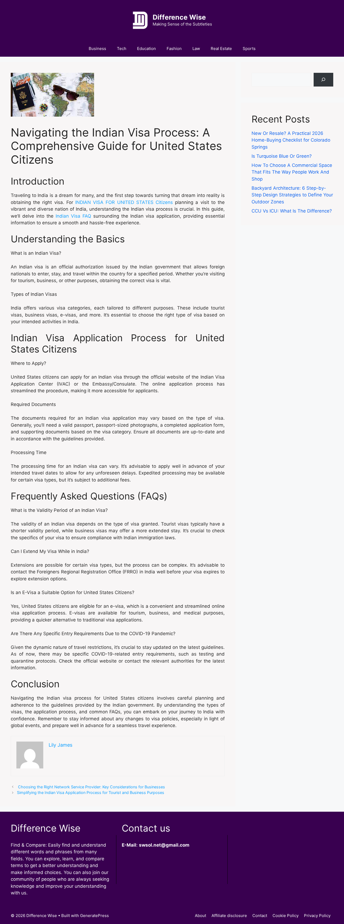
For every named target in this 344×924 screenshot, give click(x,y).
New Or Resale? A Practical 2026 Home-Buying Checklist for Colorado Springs (291, 140)
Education (146, 48)
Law (196, 48)
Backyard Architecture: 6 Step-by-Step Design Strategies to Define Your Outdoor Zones (292, 194)
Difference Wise (179, 17)
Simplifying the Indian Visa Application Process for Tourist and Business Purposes (90, 792)
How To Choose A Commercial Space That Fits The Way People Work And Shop (292, 172)
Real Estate (221, 48)
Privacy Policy (317, 915)
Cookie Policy (286, 915)
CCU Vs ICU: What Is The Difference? (292, 211)
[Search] (323, 80)
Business (97, 48)
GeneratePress (94, 915)
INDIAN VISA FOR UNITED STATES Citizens (124, 202)
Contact (259, 915)
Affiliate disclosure (229, 915)
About (200, 915)
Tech (121, 48)
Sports (249, 48)
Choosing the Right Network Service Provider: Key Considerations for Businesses (91, 787)
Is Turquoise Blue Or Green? (282, 156)
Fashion (174, 48)
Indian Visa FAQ (73, 216)
